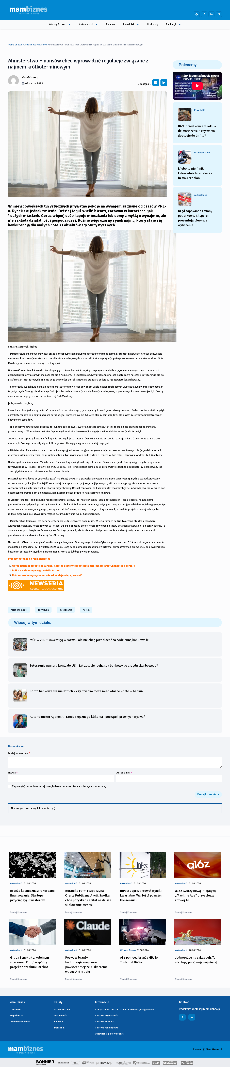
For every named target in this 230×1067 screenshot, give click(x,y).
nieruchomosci (19, 609)
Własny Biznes (57, 24)
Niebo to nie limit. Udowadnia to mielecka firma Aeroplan (195, 173)
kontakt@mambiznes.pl (206, 1009)
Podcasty (152, 24)
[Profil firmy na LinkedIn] (211, 14)
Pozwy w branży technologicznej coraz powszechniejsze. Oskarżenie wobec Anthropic (86, 964)
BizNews (42, 44)
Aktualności (86, 24)
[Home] (28, 10)
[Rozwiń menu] (69, 24)
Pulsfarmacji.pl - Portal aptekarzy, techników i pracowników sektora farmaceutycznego (187, 1062)
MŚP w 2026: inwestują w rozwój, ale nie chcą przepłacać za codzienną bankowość (89, 640)
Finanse (110, 24)
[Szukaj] (219, 14)
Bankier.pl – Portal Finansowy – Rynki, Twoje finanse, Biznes (63, 1062)
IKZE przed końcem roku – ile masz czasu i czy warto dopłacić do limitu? (197, 131)
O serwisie (15, 1009)
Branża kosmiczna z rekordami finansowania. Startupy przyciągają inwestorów (32, 895)
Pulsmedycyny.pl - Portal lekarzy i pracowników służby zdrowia (170, 1062)
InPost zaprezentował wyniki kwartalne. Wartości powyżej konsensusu (141, 895)
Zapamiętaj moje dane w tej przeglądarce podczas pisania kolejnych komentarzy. (59, 786)
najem (86, 609)
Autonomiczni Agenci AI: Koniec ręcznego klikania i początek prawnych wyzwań (87, 717)
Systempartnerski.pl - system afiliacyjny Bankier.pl (88, 1062)
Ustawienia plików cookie (109, 1033)
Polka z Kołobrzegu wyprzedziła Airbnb (36, 570)
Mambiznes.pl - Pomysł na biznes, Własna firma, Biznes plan (123, 1062)
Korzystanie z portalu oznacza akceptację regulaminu (124, 1009)
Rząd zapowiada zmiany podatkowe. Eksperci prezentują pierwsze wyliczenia (195, 218)
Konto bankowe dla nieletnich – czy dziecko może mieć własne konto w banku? (86, 691)
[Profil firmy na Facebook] (204, 14)
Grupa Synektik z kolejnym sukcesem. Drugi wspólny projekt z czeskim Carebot (29, 962)
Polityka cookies (104, 1021)
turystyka (43, 609)
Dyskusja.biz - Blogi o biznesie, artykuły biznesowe (141, 1062)
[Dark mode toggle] (197, 14)
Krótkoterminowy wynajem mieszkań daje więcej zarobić (47, 575)
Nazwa (13, 772)
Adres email (124, 772)
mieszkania (66, 609)
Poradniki (128, 24)
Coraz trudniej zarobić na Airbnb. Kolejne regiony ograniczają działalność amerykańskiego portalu (73, 565)
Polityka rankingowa (106, 1027)
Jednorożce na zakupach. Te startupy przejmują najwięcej (196, 959)
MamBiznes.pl (15, 44)
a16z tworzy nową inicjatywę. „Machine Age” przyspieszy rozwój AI (196, 895)
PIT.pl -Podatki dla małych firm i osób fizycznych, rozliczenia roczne (75, 1062)
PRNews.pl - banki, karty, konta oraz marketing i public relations (105, 1062)
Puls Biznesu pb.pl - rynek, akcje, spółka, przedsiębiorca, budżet (156, 1062)
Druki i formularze (19, 1021)
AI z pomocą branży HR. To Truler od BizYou (139, 959)
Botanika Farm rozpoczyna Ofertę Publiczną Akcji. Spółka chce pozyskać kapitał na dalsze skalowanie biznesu (88, 898)
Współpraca (16, 1015)
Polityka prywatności (107, 1015)
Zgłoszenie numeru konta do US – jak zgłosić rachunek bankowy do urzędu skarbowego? (94, 665)
